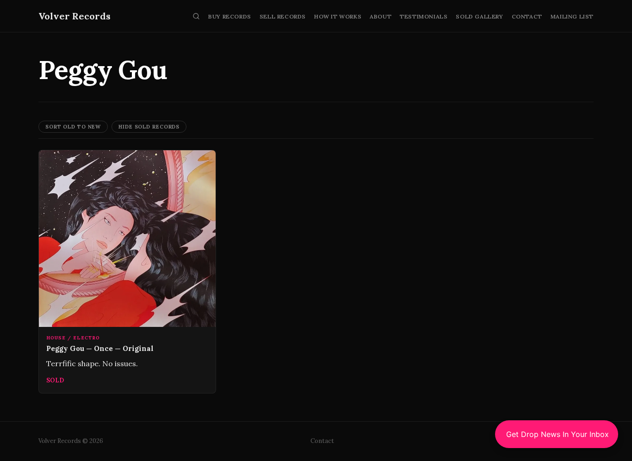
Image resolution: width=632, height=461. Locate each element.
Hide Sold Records (149, 126)
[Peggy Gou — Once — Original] (127, 271)
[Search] (196, 16)
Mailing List (572, 16)
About (380, 16)
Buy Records (229, 16)
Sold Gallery (479, 16)
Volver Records (74, 16)
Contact (527, 16)
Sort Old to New (73, 126)
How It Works (337, 16)
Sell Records (283, 16)
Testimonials (423, 16)
